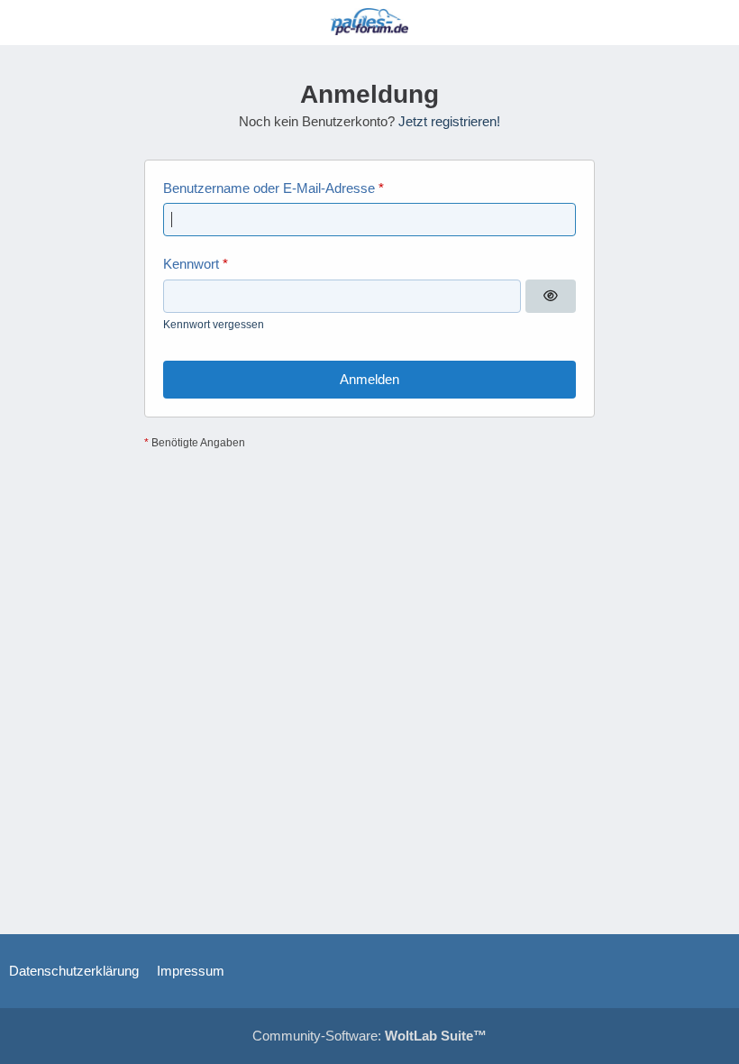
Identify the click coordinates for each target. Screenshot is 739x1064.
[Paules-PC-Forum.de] (369, 22)
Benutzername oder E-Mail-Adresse (269, 188)
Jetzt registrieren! (449, 121)
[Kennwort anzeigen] (550, 297)
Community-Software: (369, 1035)
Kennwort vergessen (213, 324)
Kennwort (191, 263)
